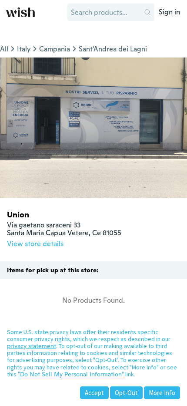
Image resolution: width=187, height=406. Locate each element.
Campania (54, 49)
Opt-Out (126, 393)
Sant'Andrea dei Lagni (113, 49)
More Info (162, 393)
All (4, 49)
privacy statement (31, 346)
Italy (23, 49)
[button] (147, 12)
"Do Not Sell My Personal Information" (71, 374)
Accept (94, 393)
